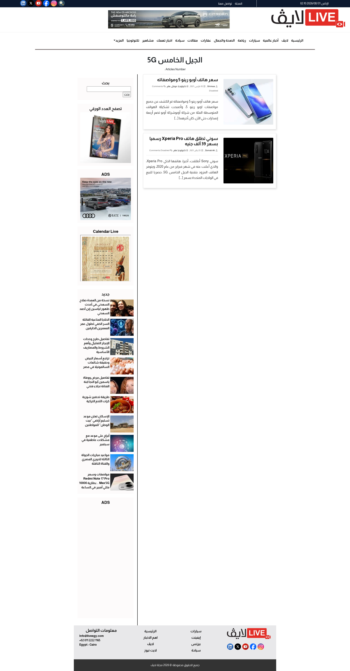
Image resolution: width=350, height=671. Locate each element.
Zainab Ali (210, 150)
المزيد (119, 40)
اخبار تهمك (164, 40)
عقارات (206, 40)
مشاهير (148, 40)
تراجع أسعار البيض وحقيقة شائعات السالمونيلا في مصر (96, 363)
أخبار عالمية (271, 40)
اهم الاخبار (150, 637)
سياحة (179, 40)
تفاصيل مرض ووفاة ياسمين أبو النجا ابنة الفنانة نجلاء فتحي (96, 382)
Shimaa (211, 86)
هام (168, 86)
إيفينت (196, 637)
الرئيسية (297, 40)
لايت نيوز (150, 650)
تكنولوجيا (133, 40)
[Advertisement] (105, 560)
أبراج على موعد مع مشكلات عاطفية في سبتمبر (95, 440)
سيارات (254, 40)
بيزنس (196, 644)
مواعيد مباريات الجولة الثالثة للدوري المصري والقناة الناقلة (95, 459)
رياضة (242, 40)
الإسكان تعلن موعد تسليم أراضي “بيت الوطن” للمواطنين (96, 421)
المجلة (238, 3)
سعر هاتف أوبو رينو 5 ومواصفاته (187, 79)
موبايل (174, 86)
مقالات (192, 40)
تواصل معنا (225, 3)
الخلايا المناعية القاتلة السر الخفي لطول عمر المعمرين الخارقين (94, 324)
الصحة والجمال (224, 40)
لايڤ (284, 40)
